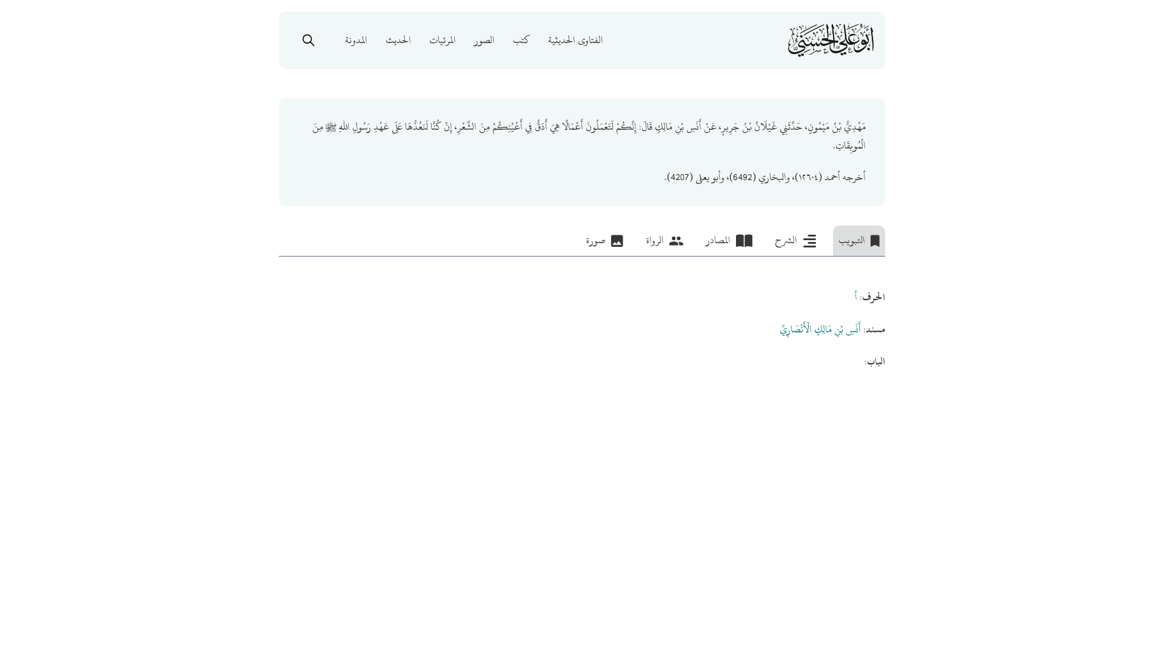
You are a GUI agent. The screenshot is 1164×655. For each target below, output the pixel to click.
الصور (484, 40)
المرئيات (442, 40)
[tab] (859, 240)
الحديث (398, 40)
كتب (521, 40)
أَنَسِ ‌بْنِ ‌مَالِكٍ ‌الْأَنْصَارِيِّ (820, 329)
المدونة (356, 40)
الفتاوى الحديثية (575, 40)
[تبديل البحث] (308, 40)
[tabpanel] (582, 314)
